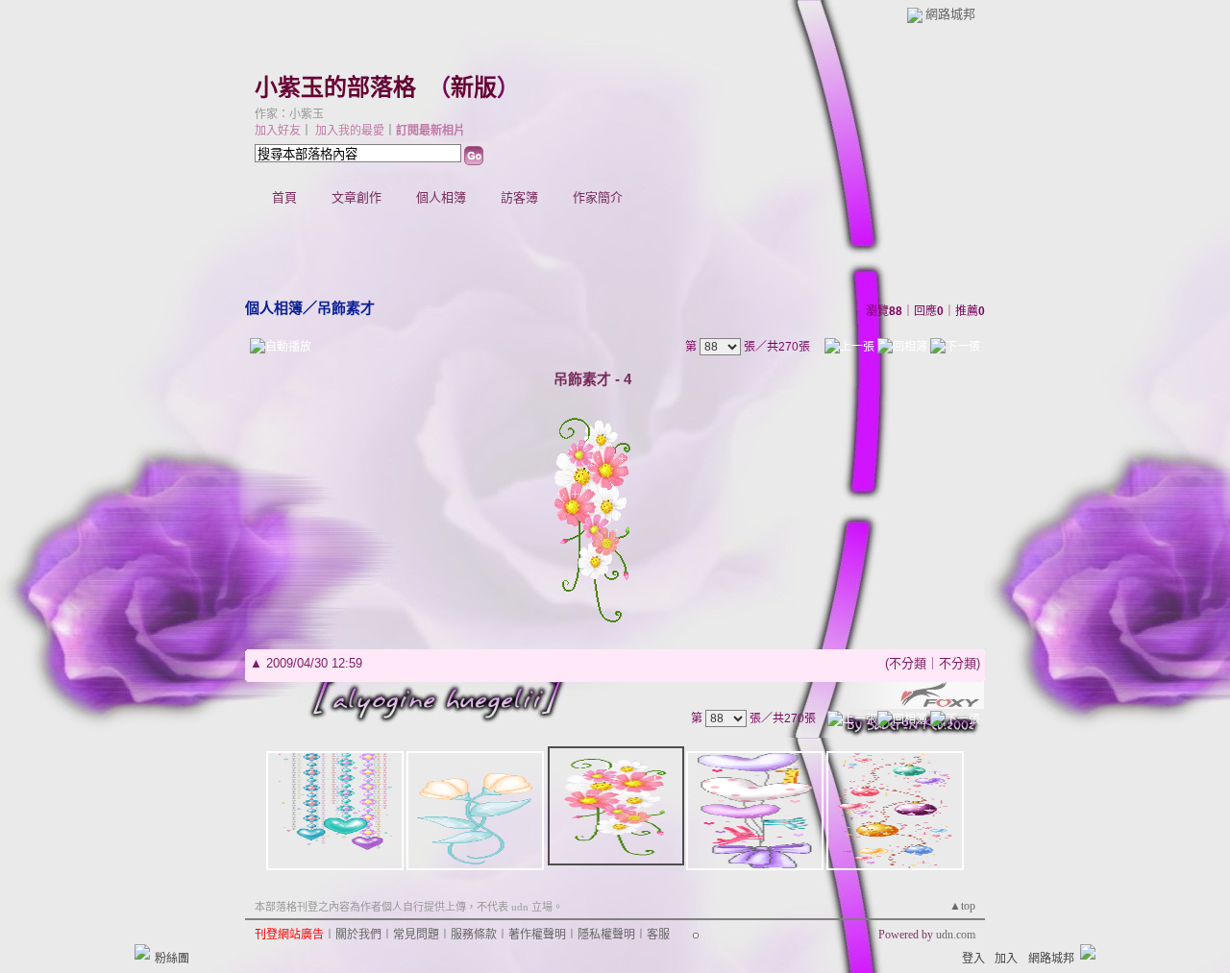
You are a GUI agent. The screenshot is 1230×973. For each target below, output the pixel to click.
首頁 (284, 197)
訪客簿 (519, 197)
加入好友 (278, 130)
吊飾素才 (346, 308)
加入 (1006, 958)
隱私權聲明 (606, 934)
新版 (474, 87)
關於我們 (358, 934)
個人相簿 (441, 197)
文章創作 (356, 197)
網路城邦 (950, 14)
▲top (962, 905)
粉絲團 (172, 958)
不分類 (907, 663)
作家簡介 (598, 197)
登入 (973, 958)
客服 (658, 934)
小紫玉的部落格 (335, 87)
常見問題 (416, 934)
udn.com (955, 934)
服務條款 (474, 934)
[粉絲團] (142, 952)
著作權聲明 (537, 934)
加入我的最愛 (349, 130)
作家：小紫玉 (289, 114)
